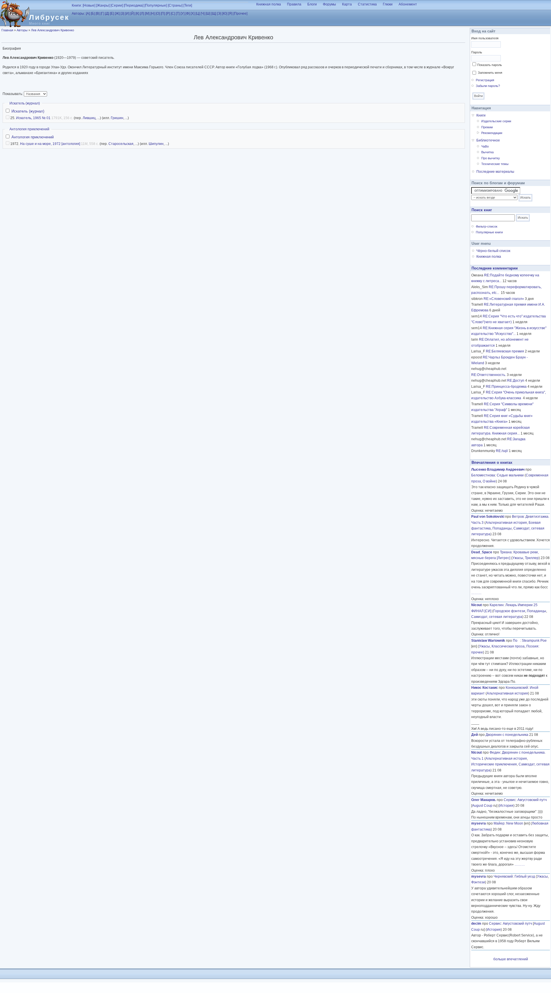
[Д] (107, 13)
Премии (487, 127)
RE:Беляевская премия (505, 351)
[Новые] (89, 5)
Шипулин (156, 144)
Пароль (476, 52)
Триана (506, 552)
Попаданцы (502, 528)
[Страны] (175, 5)
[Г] (102, 13)
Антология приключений (29, 129)
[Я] (230, 13)
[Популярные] (155, 5)
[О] (158, 13)
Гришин (117, 118)
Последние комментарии (495, 268)
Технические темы (495, 164)
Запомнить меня (490, 72)
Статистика (367, 4)
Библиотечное (488, 140)
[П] (163, 13)
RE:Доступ (515, 381)
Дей (474, 735)
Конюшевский (517, 688)
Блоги (312, 4)
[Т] (178, 13)
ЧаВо (485, 146)
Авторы (22, 30)
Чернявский (503, 876)
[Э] (219, 13)
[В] (98, 13)
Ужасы (517, 558)
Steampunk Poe (534, 641)
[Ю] (224, 13)
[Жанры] (103, 5)
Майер (499, 823)
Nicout (476, 605)
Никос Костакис (484, 688)
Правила (294, 4)
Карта (347, 4)
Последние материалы (495, 172)
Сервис (510, 800)
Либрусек (49, 17)
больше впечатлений (510, 959)
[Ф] (187, 13)
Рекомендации (491, 133)
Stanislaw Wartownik (488, 641)
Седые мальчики (510, 475)
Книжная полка (268, 4)
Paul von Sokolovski (487, 517)
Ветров (518, 517)
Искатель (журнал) (24, 103)
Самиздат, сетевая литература (496, 617)
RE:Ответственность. (488, 375)
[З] (122, 13)
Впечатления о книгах (492, 462)
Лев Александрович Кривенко (52, 30)
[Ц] (197, 13)
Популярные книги (489, 232)
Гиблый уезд (525, 876)
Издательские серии (496, 121)
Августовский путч (532, 800)
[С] (173, 13)
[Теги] (187, 5)
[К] (137, 13)
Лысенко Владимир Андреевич (498, 470)
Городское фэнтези (509, 611)
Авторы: (78, 13)
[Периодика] (133, 5)
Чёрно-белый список (493, 251)
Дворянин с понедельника (507, 735)
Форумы (329, 4)
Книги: (77, 5)
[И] (127, 13)
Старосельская (120, 144)
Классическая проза (508, 646)
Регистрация (485, 80)
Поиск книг (482, 210)
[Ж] (117, 13)
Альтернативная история (506, 523)
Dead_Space (481, 552)
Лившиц (89, 118)
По (516, 641)
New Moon (514, 823)
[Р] (168, 13)
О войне (489, 481)
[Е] (112, 13)
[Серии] (116, 5)
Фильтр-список (486, 226)
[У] (183, 13)
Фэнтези (478, 882)
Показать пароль (489, 65)
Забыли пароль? (488, 86)
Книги (481, 115)
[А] (88, 13)
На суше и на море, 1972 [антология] (50, 144)
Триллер (532, 558)
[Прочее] (240, 13)
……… (476, 593)
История (506, 806)
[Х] (193, 13)
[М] (147, 13)
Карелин (497, 605)
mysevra (478, 823)
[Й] (132, 13)
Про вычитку (490, 158)
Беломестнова (483, 475)
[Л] (142, 13)
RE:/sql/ (502, 451)
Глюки (388, 4)
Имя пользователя (484, 38)
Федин (495, 752)
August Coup (482, 806)
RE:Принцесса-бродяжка (506, 387)
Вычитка (487, 152)
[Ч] (203, 13)
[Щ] (213, 13)
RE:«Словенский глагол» (504, 299)
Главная (7, 30)
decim (476, 924)
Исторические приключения (494, 764)
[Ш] (207, 13)
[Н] (152, 13)
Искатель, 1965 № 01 (33, 118)
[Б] (93, 13)
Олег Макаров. (483, 800)
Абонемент (408, 4)
